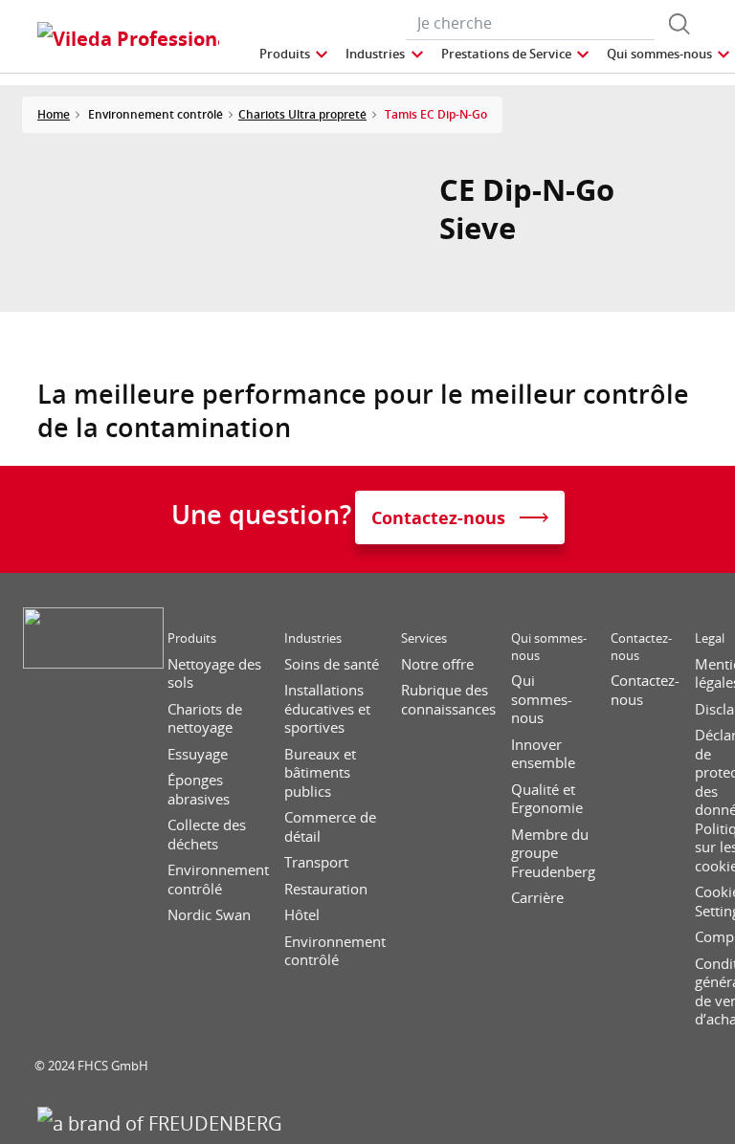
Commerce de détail (330, 827)
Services (424, 638)
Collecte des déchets (206, 834)
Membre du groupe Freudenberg (553, 853)
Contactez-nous (641, 646)
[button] (295, 54)
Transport (316, 862)
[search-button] (679, 23)
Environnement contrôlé (218, 879)
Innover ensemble (543, 754)
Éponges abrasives (198, 789)
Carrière (537, 898)
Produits (191, 638)
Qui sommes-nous (549, 646)
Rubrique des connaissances (448, 699)
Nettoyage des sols (214, 674)
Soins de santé (331, 664)
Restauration (326, 889)
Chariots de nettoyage (204, 718)
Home (53, 114)
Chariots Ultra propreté (302, 114)
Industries (313, 638)
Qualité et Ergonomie (547, 799)
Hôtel (302, 915)
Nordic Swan (209, 915)
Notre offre (437, 664)
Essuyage (197, 754)
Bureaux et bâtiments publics (320, 773)
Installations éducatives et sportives (327, 709)
